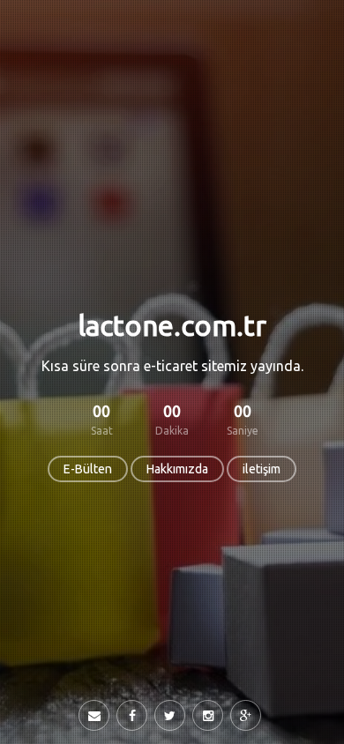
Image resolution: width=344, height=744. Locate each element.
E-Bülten (88, 469)
